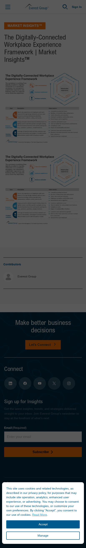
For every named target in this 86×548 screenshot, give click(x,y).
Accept (43, 524)
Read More (39, 514)
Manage (43, 535)
